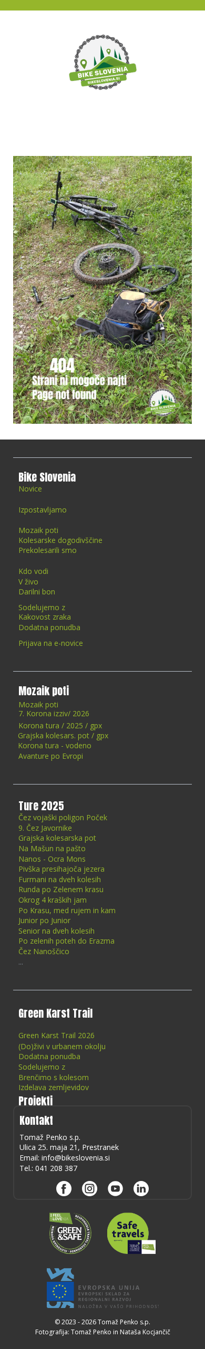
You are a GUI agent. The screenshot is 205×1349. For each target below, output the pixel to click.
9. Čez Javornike (45, 828)
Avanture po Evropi (50, 756)
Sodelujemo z (41, 607)
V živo (28, 582)
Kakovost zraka (44, 617)
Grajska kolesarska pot (57, 838)
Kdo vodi (33, 571)
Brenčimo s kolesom (53, 1077)
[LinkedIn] (141, 1188)
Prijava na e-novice (50, 643)
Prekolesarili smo (47, 550)
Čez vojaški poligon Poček (62, 817)
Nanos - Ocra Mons (52, 859)
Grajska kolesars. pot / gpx (64, 735)
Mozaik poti (38, 530)
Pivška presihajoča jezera (61, 869)
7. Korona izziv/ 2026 (53, 713)
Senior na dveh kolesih (56, 931)
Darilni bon (36, 592)
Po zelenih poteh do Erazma (66, 941)
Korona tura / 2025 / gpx (60, 725)
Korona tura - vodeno (54, 745)
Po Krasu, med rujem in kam (67, 910)
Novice (30, 489)
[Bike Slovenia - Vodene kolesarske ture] (102, 62)
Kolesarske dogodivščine (60, 540)
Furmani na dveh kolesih (59, 879)
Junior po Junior (44, 920)
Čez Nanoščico (43, 951)
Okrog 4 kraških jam (52, 900)
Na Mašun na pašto (52, 848)
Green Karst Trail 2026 (56, 1035)
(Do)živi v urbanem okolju (62, 1046)
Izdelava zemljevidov (53, 1087)
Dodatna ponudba (49, 627)
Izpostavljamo (42, 510)
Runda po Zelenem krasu (61, 889)
